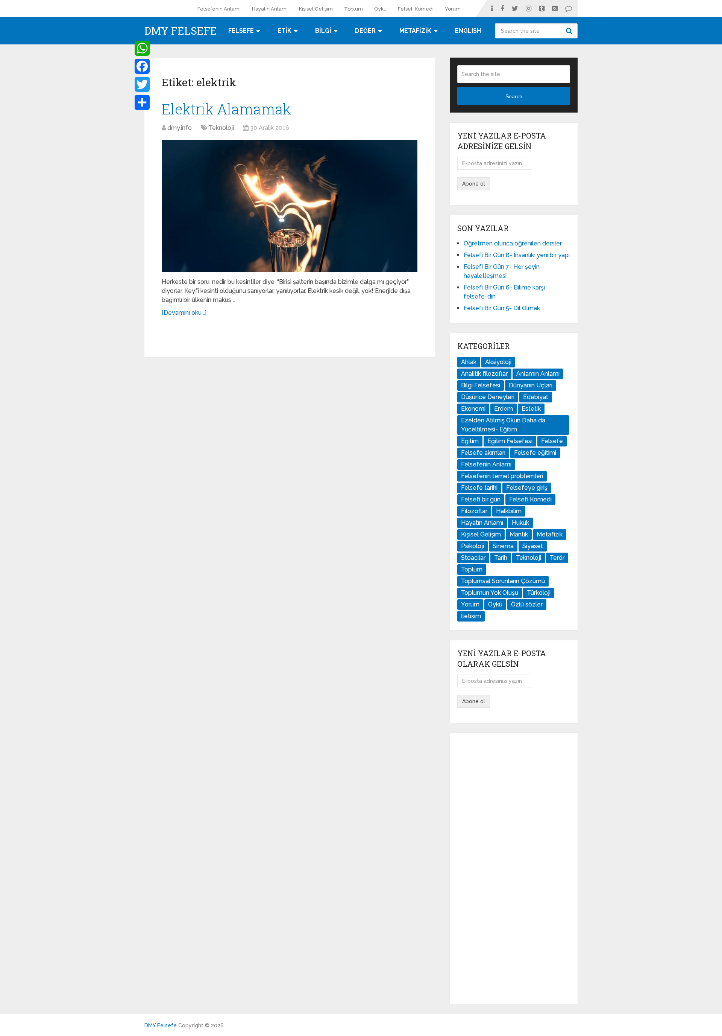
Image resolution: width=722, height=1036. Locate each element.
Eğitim (470, 441)
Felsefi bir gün (481, 499)
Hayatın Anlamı (270, 9)
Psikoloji (472, 546)
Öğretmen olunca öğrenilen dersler (513, 243)
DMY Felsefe (180, 31)
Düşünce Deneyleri (487, 397)
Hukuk (520, 522)
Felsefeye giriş (527, 487)
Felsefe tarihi (479, 487)
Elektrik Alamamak (226, 108)
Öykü (380, 9)
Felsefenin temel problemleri (502, 476)
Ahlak (468, 362)
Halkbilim (509, 511)
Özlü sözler (527, 604)
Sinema (503, 546)
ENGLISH (468, 30)
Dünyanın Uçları (530, 385)
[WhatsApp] (142, 48)
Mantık (519, 534)
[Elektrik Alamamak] (289, 206)
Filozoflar (474, 511)
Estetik (531, 408)
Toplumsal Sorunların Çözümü (503, 581)
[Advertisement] (513, 868)
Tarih (500, 557)
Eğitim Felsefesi (509, 441)
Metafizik (550, 534)
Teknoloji (221, 127)
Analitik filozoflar (484, 373)
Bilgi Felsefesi (480, 385)
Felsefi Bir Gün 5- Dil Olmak (502, 308)
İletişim (471, 616)
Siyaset (532, 546)
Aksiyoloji (498, 362)
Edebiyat (535, 397)
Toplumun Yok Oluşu (489, 592)
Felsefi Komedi (416, 9)
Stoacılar (473, 557)
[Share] (142, 102)
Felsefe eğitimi (535, 452)
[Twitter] (142, 84)
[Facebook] (142, 66)
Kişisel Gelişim (316, 9)
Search (570, 30)
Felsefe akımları (483, 452)
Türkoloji (539, 592)
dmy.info (179, 127)
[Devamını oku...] (184, 312)
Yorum (453, 9)
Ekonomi (473, 408)
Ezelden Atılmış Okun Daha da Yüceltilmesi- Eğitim (503, 425)
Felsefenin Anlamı (219, 9)
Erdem (503, 408)
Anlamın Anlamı (538, 373)
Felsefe (552, 441)
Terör (557, 557)
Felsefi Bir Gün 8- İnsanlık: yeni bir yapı (517, 255)
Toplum (353, 9)
